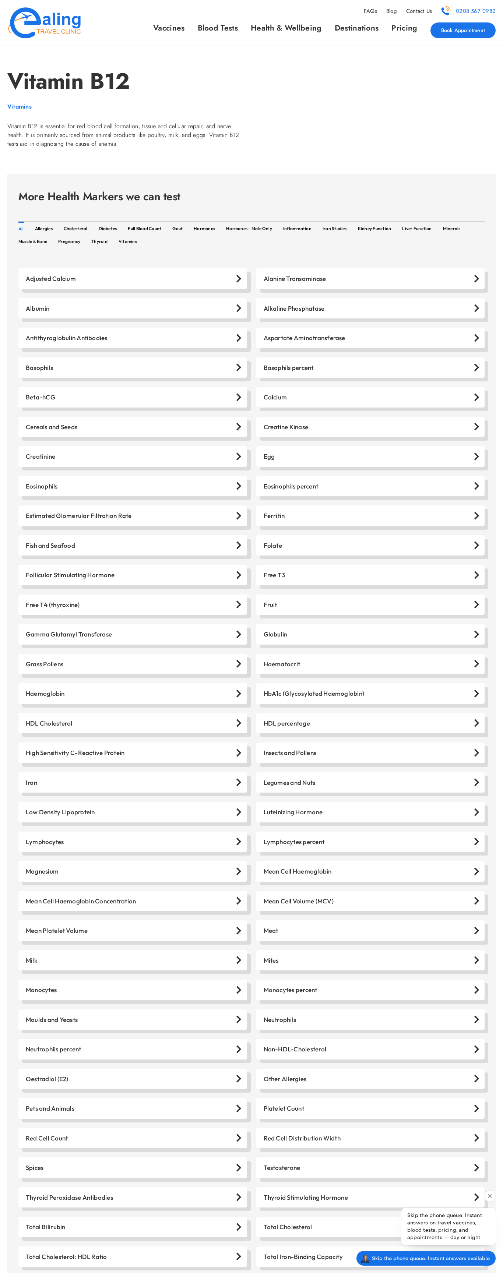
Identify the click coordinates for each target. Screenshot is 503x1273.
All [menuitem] (21, 229)
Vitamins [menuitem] (128, 241)
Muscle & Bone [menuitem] (32, 241)
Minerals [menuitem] (452, 228)
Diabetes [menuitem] (108, 228)
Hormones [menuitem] (204, 228)
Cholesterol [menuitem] (76, 228)
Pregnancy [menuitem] (69, 241)
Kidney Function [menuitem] (374, 228)
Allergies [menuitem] (44, 228)
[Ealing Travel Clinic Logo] (44, 9)
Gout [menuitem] (177, 228)
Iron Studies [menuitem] (335, 228)
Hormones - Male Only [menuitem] (249, 228)
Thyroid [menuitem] (99, 241)
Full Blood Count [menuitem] (144, 228)
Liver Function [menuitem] (417, 228)
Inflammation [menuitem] (297, 228)
